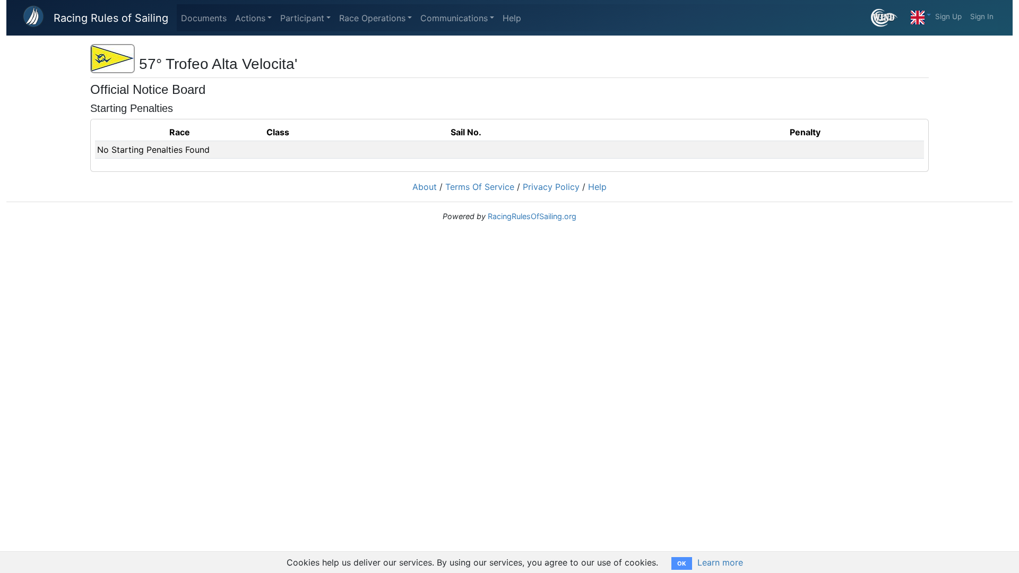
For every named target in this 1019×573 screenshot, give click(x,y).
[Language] (921, 15)
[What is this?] (888, 17)
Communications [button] (454, 18)
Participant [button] (302, 18)
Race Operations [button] (372, 18)
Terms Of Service (479, 186)
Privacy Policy (551, 186)
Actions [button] (250, 18)
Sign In (982, 16)
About (424, 186)
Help (512, 18)
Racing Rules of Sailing (111, 18)
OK (681, 563)
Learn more (720, 562)
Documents (204, 18)
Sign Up (948, 16)
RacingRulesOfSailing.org (532, 216)
